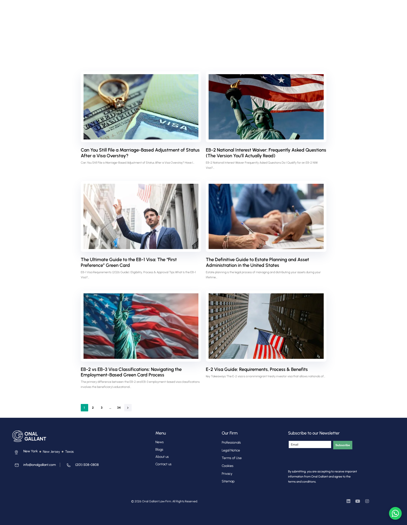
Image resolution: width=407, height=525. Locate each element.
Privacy (227, 474)
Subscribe (342, 445)
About (132, 8)
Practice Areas (179, 8)
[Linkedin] (348, 501)
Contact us (163, 464)
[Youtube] (358, 501)
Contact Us (227, 8)
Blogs (159, 449)
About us (162, 457)
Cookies (227, 466)
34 (119, 407)
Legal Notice (231, 450)
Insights (207, 8)
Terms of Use (232, 458)
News (159, 442)
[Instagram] (367, 501)
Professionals (152, 8)
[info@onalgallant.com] (34, 466)
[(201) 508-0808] (81, 466)
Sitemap (228, 481)
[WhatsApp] (395, 513)
